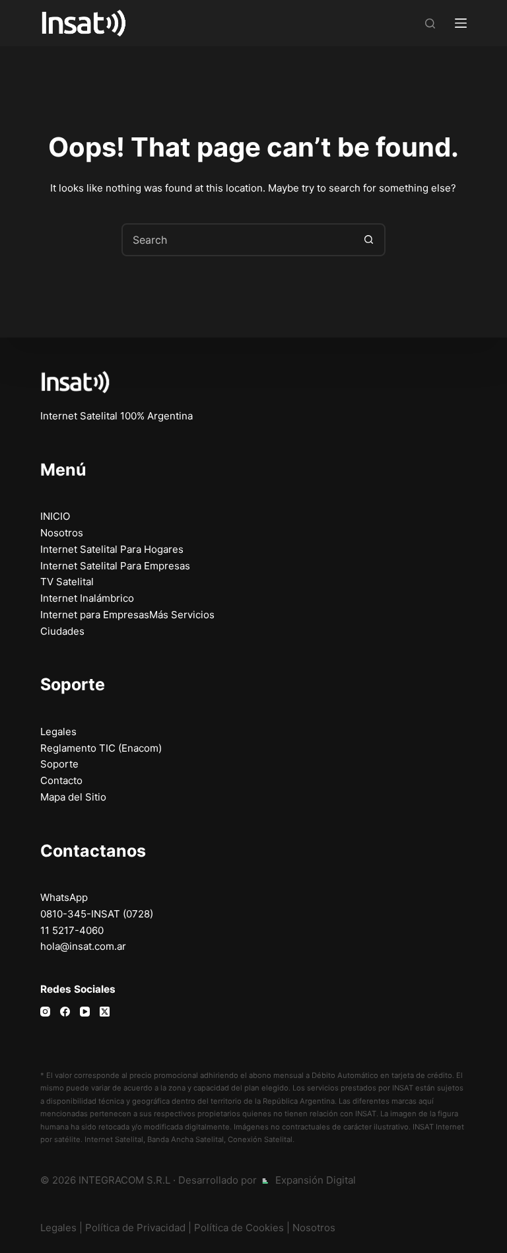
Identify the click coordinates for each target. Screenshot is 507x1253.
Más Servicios (182, 614)
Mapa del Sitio (73, 797)
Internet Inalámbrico (87, 598)
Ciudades (62, 631)
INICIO (55, 516)
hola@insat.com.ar (83, 946)
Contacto (61, 780)
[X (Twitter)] (105, 1012)
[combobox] (238, 239)
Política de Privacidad (135, 1227)
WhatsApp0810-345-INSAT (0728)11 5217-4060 (96, 914)
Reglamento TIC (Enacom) (101, 748)
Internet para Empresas (94, 614)
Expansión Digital (315, 1180)
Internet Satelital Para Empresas (115, 565)
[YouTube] (85, 1012)
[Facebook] (65, 1012)
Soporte (59, 764)
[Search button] (369, 240)
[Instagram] (45, 1012)
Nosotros (61, 532)
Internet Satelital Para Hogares (112, 549)
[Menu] (461, 23)
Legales (58, 731)
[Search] (430, 23)
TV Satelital (67, 581)
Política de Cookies (239, 1227)
